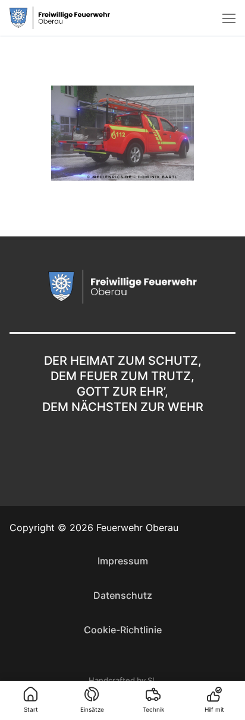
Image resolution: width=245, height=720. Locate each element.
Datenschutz (122, 595)
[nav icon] (228, 17)
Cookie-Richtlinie (123, 630)
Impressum (123, 561)
